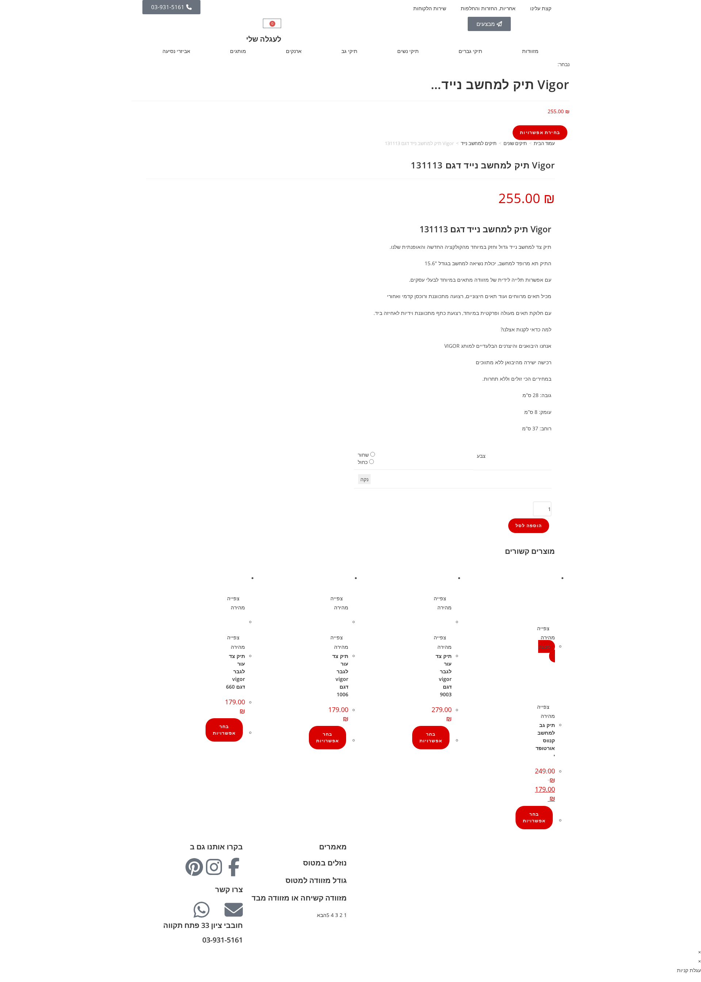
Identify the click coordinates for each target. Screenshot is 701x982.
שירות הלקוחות (429, 8)
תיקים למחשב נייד (479, 143)
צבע (481, 455)
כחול (363, 461)
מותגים (238, 50)
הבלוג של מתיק (538, 856)
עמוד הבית (544, 143)
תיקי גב (349, 50)
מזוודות (530, 50)
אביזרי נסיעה (176, 50)
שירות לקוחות (540, 884)
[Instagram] (214, 867)
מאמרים (333, 847)
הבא (321, 914)
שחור (363, 454)
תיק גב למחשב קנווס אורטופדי (545, 740)
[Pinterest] (194, 867)
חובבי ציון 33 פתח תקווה (203, 925)
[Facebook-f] (234, 867)
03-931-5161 (222, 940)
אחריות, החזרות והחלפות (488, 8)
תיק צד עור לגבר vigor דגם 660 (235, 671)
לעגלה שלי (263, 39)
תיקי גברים (470, 50)
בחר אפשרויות (534, 817)
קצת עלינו (540, 8)
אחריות (547, 866)
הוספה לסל (529, 525)
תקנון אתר (544, 893)
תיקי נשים (408, 50)
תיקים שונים (515, 143)
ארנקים (294, 50)
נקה (364, 479)
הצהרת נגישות (539, 902)
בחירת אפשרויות (540, 132)
